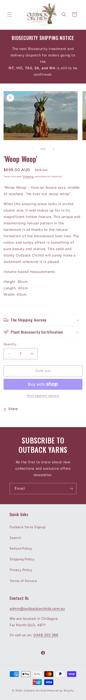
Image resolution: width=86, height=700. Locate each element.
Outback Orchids (35, 690)
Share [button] (13, 409)
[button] (9, 14)
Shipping (28, 176)
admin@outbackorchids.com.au (37, 608)
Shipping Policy (22, 559)
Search (15, 538)
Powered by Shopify (60, 690)
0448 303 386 (45, 635)
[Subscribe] (71, 488)
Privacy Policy (21, 570)
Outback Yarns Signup (28, 527)
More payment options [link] (43, 395)
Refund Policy (21, 549)
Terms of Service (23, 581)
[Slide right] (53, 149)
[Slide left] (32, 149)
